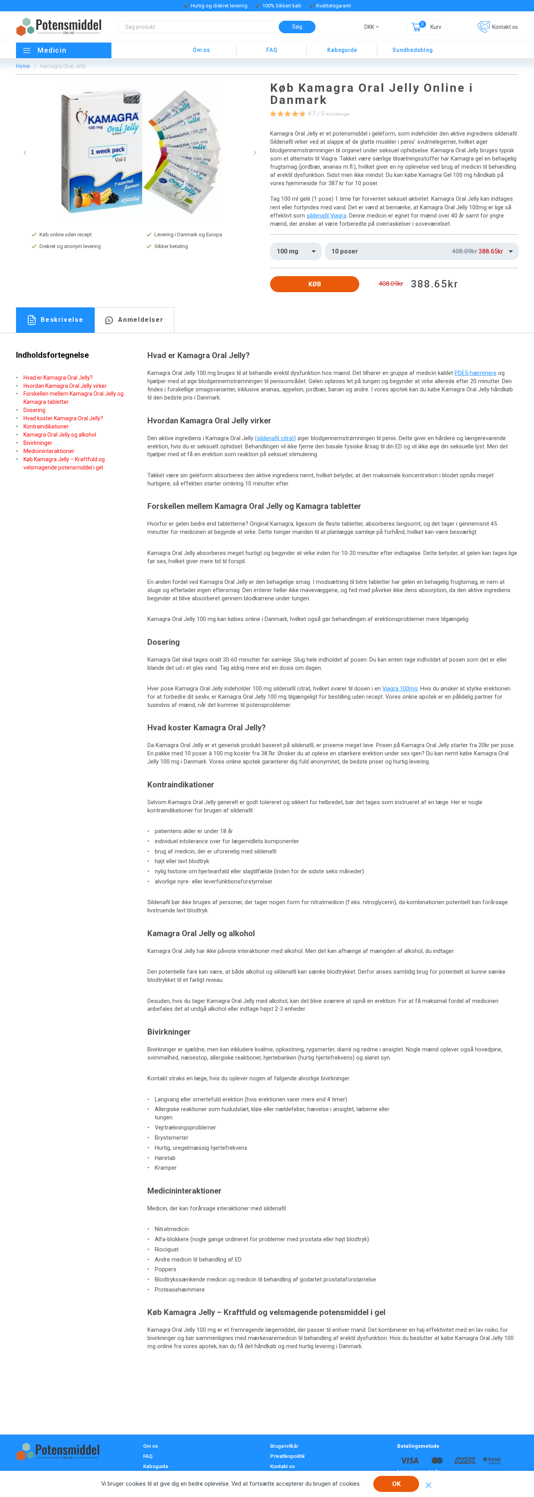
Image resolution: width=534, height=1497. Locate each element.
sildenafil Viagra (326, 215)
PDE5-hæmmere (475, 372)
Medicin (52, 50)
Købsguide (342, 50)
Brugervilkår (284, 1446)
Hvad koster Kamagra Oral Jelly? (63, 418)
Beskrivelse (62, 319)
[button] (25, 153)
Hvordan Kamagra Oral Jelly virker (65, 386)
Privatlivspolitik (287, 1456)
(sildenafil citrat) (275, 438)
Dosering (34, 410)
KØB (314, 284)
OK (396, 1484)
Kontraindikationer (46, 426)
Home (23, 66)
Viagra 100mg (400, 688)
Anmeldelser (140, 319)
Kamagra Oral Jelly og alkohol (59, 435)
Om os (201, 50)
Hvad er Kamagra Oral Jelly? (58, 378)
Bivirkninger (37, 443)
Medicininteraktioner (48, 451)
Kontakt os (505, 27)
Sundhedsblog (412, 50)
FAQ (272, 50)
